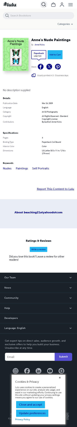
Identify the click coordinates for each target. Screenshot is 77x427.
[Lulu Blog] (61, 371)
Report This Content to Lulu (55, 189)
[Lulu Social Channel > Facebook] (27, 371)
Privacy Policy (22, 419)
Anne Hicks (40, 44)
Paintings (22, 168)
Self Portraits (40, 168)
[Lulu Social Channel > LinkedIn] (38, 371)
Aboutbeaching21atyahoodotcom (38, 212)
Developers (11, 318)
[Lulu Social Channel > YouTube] (50, 371)
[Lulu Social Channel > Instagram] (15, 371)
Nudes (7, 168)
